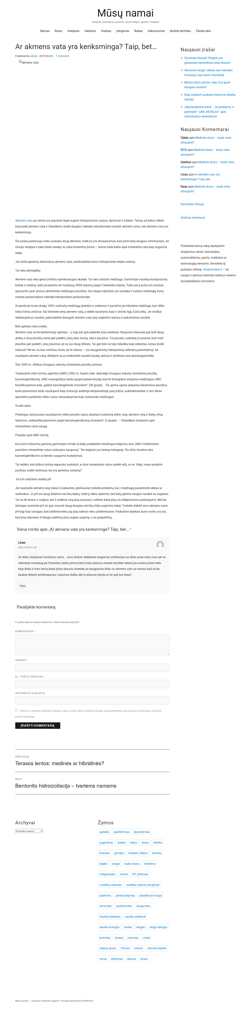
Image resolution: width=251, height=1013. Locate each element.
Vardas (21, 660)
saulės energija (109, 927)
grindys (119, 853)
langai (116, 863)
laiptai (103, 863)
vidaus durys (107, 948)
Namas (45, 31)
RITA (184, 150)
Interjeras (73, 31)
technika (104, 937)
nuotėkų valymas (110, 885)
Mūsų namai (125, 13)
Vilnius (125, 948)
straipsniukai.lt (212, 269)
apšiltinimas (121, 832)
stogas (140, 927)
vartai (146, 937)
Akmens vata (23, 220)
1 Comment (62, 56)
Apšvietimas (142, 832)
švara (144, 959)
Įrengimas (122, 31)
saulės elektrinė (135, 916)
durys (145, 842)
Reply (23, 585)
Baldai (138, 31)
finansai (104, 853)
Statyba (106, 31)
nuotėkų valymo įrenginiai (142, 885)
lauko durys (131, 863)
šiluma (131, 959)
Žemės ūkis (203, 31)
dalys (133, 842)
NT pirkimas (140, 874)
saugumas (143, 906)
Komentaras (25, 631)
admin (33, 56)
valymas (133, 937)
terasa (119, 937)
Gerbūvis (90, 31)
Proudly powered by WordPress (77, 1000)
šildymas (117, 959)
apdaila (104, 832)
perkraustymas (125, 895)
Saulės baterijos (110, 916)
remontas (105, 906)
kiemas (157, 853)
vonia (103, 959)
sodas (128, 927)
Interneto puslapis (30, 693)
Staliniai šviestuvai (193, 217)
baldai (122, 842)
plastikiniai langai (150, 895)
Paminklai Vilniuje (192, 204)
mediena (149, 863)
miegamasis (107, 874)
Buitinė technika (180, 31)
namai (124, 874)
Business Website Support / (46, 1000)
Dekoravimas (156, 31)
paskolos (105, 895)
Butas (58, 31)
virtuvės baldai (156, 948)
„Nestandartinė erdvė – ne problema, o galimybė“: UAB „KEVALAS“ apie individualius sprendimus (209, 111)
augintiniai (106, 842)
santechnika (124, 906)
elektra (157, 842)
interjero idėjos (138, 853)
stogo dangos (158, 927)
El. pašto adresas (30, 676)
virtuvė (138, 948)
